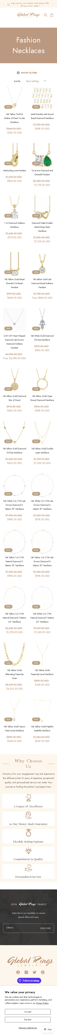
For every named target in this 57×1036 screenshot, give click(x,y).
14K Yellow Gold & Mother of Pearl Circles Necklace (14, 118)
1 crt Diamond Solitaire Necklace (14, 225)
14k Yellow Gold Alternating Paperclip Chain (14, 674)
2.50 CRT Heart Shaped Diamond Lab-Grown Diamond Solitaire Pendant (14, 341)
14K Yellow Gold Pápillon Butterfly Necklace (42, 728)
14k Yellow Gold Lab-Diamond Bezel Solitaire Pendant (42, 283)
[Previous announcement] (4, 4)
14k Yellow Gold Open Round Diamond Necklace (42, 398)
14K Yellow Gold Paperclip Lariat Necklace (42, 672)
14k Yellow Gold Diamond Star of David (14, 398)
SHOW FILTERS (29, 72)
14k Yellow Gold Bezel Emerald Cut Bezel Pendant (14, 283)
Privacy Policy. (42, 1003)
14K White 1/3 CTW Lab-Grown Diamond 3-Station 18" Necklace (42, 504)
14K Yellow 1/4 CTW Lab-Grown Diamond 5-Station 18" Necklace (42, 561)
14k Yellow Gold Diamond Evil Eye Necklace (14, 450)
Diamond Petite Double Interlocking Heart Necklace (42, 227)
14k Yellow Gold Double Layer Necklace (42, 450)
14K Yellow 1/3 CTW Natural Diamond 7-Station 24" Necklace (14, 617)
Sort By (17, 81)
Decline (27, 1019)
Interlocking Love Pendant (14, 170)
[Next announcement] (53, 4)
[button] (5, 15)
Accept (27, 1011)
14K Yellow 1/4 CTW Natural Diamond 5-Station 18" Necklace (14, 561)
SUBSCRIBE (45, 928)
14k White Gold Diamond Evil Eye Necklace (42, 337)
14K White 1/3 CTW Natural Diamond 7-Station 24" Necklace (42, 617)
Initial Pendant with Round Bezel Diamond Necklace (42, 116)
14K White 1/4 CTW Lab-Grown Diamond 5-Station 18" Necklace (14, 504)
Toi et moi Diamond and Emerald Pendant (42, 172)
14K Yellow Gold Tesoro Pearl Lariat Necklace (14, 728)
